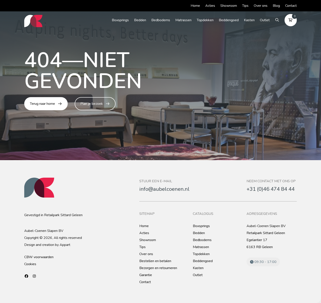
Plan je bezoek (91, 103)
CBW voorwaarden (39, 257)
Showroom (228, 5)
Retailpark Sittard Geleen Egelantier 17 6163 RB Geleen (266, 240)
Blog (276, 5)
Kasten (249, 20)
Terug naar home (42, 103)
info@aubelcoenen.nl (164, 189)
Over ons (261, 5)
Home (195, 5)
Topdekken (205, 20)
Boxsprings (120, 20)
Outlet (265, 20)
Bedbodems (160, 20)
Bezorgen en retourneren (158, 268)
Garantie (145, 275)
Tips (245, 5)
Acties (210, 5)
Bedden (140, 20)
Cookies (30, 264)
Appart (65, 244)
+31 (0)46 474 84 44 (271, 189)
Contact (291, 5)
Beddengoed (229, 20)
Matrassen (183, 20)
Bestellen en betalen (155, 261)
